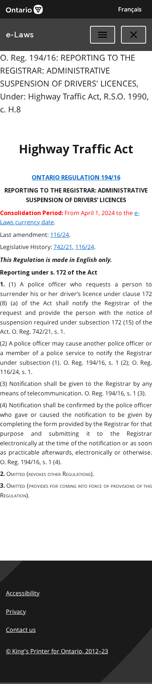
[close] (133, 35)
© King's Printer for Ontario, (57, 651)
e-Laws (20, 34)
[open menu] (102, 35)
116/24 (59, 235)
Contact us (21, 630)
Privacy (16, 612)
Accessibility (22, 593)
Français (130, 9)
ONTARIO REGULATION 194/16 (76, 177)
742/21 (62, 247)
